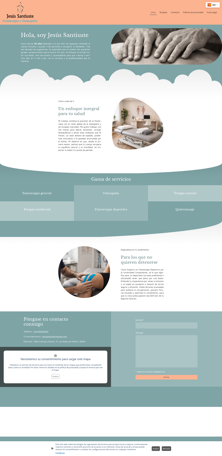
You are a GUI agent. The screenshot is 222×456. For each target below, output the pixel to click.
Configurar (60, 453)
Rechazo (166, 448)
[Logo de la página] (20, 12)
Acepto (55, 376)
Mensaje (139, 333)
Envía (166, 377)
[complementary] (213, 5)
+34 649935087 (40, 331)
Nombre (140, 320)
